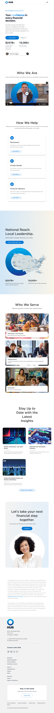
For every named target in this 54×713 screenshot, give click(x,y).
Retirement (9, 657)
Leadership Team (11, 669)
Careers (9, 678)
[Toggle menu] (47, 2)
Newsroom (9, 676)
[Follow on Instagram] (11, 652)
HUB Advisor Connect (12, 664)
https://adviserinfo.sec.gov (15, 596)
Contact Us (24, 37)
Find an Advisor (12, 37)
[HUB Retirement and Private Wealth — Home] (9, 2)
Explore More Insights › (27, 490)
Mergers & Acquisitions (12, 680)
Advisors (9, 671)
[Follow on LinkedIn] (8, 652)
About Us (9, 667)
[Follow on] (20, 652)
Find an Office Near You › (14, 242)
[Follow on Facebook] (14, 652)
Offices (8, 673)
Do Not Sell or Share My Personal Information (17, 707)
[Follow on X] (17, 652)
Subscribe (27, 695)
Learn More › (16, 151)
